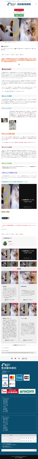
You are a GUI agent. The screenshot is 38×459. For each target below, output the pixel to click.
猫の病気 (3, 49)
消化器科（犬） (22, 48)
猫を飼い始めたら (5, 418)
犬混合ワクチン (5, 403)
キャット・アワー (5, 420)
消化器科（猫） (29, 48)
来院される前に (5, 400)
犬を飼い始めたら (5, 399)
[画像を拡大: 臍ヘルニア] (14, 121)
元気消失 (27, 115)
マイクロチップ (5, 407)
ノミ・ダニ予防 (5, 405)
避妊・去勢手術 (5, 411)
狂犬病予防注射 (5, 401)
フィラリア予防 (5, 404)
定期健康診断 (5, 409)
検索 (35, 450)
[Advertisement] (27, 191)
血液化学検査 (20, 142)
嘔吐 (18, 115)
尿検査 (25, 142)
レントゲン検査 (5, 138)
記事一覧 (11, 244)
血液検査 (16, 142)
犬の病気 (34, 48)
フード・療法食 (5, 410)
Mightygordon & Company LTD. (21, 456)
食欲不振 (23, 115)
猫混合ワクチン (5, 421)
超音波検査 (30, 138)
